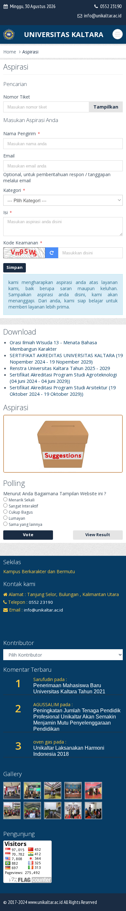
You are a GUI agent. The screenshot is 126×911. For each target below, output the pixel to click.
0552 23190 (110, 6)
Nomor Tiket (16, 97)
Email (9, 156)
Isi (7, 212)
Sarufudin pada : (50, 679)
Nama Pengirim (21, 133)
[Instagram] (18, 619)
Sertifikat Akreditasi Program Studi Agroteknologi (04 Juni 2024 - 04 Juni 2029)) (63, 377)
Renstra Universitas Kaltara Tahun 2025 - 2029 (60, 368)
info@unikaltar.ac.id (102, 15)
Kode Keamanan (22, 243)
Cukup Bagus (21, 512)
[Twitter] (29, 619)
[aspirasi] (63, 443)
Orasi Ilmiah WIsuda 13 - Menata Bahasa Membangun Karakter (53, 345)
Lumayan (17, 518)
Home (9, 52)
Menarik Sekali (22, 500)
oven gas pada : (49, 742)
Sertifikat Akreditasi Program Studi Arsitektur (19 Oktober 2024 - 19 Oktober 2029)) (63, 390)
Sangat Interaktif (23, 506)
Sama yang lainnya (25, 524)
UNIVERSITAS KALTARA (63, 34)
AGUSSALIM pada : (53, 704)
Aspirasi (30, 52)
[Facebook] (7, 619)
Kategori (14, 190)
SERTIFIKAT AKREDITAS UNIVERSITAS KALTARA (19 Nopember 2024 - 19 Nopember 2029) (66, 358)
